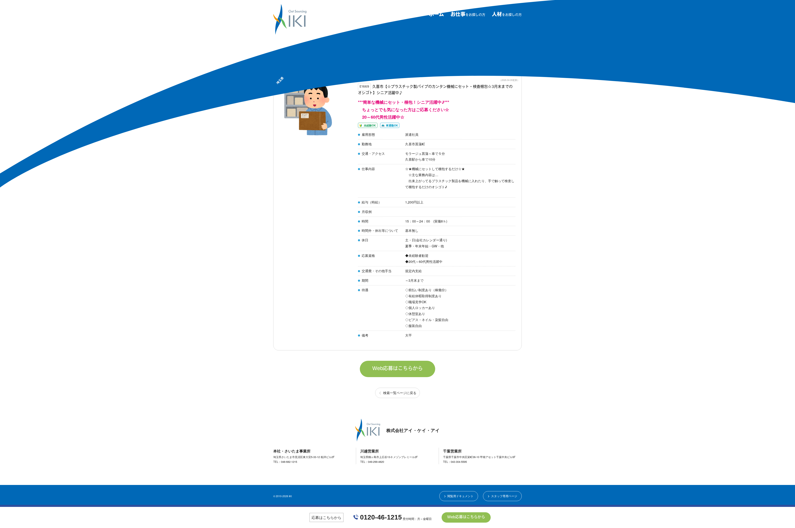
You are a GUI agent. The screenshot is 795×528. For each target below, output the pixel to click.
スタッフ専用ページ (504, 496)
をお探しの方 (467, 15)
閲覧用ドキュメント (460, 496)
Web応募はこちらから (397, 368)
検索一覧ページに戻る (399, 392)
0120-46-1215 (381, 517)
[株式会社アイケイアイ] (289, 32)
